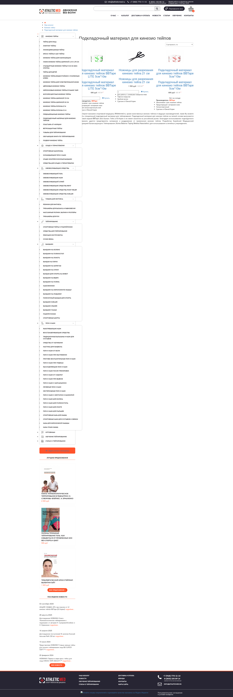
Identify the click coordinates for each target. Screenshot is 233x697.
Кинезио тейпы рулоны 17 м (54, 106)
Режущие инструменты (53, 235)
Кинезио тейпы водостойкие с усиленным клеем (61, 77)
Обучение (177, 15)
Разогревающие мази (52, 329)
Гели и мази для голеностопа (55, 403)
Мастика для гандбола (52, 347)
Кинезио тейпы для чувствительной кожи (61, 82)
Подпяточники (49, 314)
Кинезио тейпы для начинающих (57, 58)
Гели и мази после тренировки (56, 371)
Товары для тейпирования (54, 132)
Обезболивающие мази (53, 178)
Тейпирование (52, 222)
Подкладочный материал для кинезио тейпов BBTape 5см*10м (175, 73)
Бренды (121, 678)
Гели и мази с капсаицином (55, 383)
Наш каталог (84, 675)
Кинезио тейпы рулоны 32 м (54, 110)
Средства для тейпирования (55, 231)
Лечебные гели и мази (52, 387)
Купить (107, 98)
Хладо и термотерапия (55, 146)
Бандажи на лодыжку (52, 294)
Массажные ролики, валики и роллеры (59, 212)
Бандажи (49, 244)
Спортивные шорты (51, 318)
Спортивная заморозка (53, 151)
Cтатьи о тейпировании (55, 441)
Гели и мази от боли (51, 351)
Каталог (125, 15)
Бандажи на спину (51, 270)
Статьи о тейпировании (89, 684)
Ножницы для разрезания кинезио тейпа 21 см (136, 71)
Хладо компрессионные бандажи (57, 159)
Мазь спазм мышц (50, 427)
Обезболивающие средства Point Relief (60, 190)
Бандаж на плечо (50, 262)
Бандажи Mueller (50, 302)
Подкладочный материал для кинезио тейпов (59, 119)
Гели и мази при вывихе (53, 379)
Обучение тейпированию (56, 437)
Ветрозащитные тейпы (52, 128)
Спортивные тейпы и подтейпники (58, 227)
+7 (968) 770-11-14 (138, 1)
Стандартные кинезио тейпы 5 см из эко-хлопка (60, 67)
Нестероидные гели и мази (54, 391)
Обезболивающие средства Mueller (58, 194)
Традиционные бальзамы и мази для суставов (58, 338)
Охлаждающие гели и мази (54, 155)
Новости (156, 15)
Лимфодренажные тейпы (53, 50)
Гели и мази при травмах (53, 363)
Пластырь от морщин (52, 124)
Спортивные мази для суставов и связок (60, 419)
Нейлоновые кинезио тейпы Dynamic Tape (60, 90)
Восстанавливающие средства (56, 333)
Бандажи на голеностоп (53, 254)
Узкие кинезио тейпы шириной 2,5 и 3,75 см (61, 62)
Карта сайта (123, 684)
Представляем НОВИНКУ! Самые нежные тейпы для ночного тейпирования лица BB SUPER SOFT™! (57, 647)
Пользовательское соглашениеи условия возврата (170, 693)
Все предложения (57, 590)
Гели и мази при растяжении (55, 355)
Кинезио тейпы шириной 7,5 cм (56, 98)
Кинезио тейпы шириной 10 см (56, 102)
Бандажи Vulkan (50, 310)
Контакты (189, 15)
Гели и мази (50, 323)
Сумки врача (48, 239)
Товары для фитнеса (54, 199)
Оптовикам (50, 432)
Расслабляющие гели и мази (55, 367)
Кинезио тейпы (52, 36)
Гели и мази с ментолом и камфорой (58, 395)
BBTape (94, 101)
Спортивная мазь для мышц (55, 415)
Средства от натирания (53, 343)
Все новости (57, 665)
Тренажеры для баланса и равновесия (59, 208)
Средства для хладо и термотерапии (58, 163)
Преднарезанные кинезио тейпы (56, 114)
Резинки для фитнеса (52, 204)
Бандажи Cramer (50, 306)
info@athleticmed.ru (116, 1)
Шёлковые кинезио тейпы (54, 86)
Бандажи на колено (51, 250)
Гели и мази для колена (53, 399)
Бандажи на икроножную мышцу (57, 290)
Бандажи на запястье (52, 266)
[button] (118, 15)
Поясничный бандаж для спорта (57, 298)
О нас (113, 15)
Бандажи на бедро (51, 278)
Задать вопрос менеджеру (58, 450)
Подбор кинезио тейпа (52, 140)
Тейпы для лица (49, 42)
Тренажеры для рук (51, 216)
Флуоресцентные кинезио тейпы (57, 94)
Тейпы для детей (50, 72)
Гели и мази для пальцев (53, 411)
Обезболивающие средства (57, 168)
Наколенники (49, 286)
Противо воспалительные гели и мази (59, 359)
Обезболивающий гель (53, 174)
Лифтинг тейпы (49, 46)
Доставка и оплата (140, 15)
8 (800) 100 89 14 (156, 1)
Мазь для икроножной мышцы (56, 423)
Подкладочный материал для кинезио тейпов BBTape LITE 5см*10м (97, 73)
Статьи (166, 15)
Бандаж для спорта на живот (55, 274)
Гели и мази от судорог (53, 375)
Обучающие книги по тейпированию (59, 136)
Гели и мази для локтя (52, 407)
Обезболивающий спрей (53, 182)
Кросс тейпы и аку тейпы (53, 54)
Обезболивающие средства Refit (57, 186)
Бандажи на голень (51, 282)
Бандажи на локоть (51, 258)
